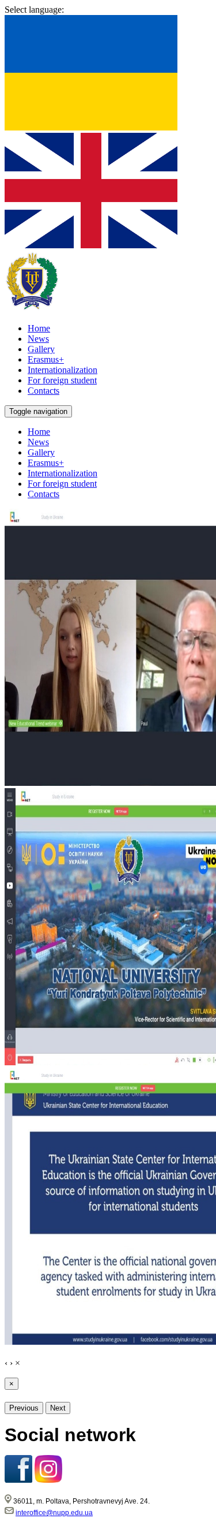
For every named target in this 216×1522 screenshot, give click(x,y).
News (38, 442)
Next (58, 1408)
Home (39, 432)
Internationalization (62, 473)
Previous (24, 1408)
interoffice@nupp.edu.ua (54, 1513)
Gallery (41, 452)
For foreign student (62, 483)
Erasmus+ (46, 463)
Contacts (43, 494)
